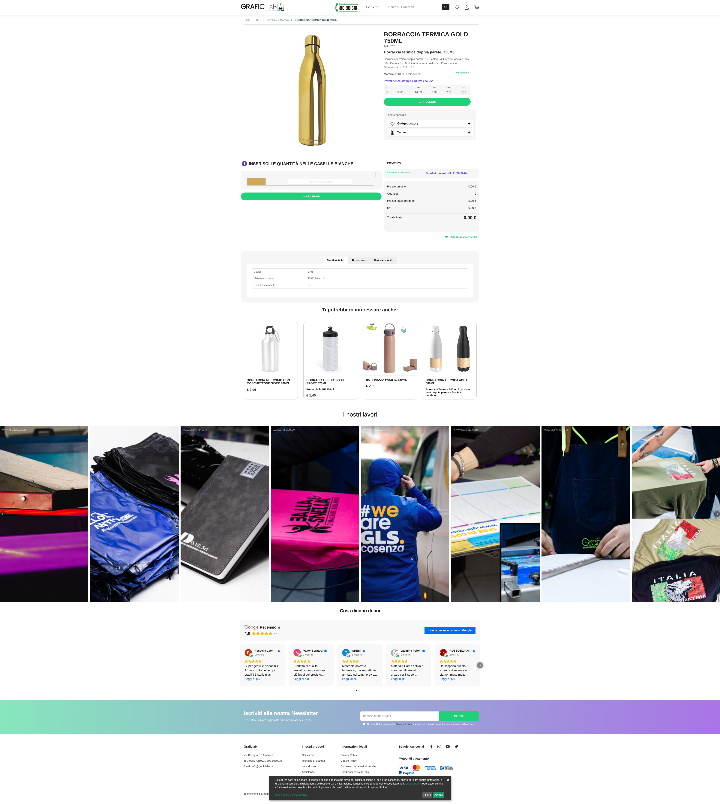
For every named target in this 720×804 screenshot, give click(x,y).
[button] (3, 514)
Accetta (438, 794)
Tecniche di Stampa (313, 760)
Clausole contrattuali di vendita (358, 766)
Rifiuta (427, 794)
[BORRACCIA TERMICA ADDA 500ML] (449, 349)
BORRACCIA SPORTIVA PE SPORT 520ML (325, 382)
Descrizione (359, 260)
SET (258, 20)
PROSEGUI (428, 101)
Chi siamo (308, 755)
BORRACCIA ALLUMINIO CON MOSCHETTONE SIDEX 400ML (268, 382)
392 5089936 (274, 760)
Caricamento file (383, 260)
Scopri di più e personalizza (290, 794)
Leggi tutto (463, 72)
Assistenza (372, 7)
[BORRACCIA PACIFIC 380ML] (390, 348)
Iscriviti (459, 716)
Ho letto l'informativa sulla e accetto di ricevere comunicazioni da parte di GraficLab (420, 724)
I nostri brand (309, 766)
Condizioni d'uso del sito (355, 771)
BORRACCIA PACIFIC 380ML (386, 379)
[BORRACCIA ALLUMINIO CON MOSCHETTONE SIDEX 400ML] (271, 349)
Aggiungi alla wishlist (463, 236)
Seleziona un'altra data (398, 172)
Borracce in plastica (277, 20)
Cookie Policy (349, 760)
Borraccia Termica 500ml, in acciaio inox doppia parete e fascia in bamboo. (448, 392)
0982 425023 (257, 760)
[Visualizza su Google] (248, 652)
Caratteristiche (335, 260)
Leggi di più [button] (252, 679)
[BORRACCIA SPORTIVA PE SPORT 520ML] (330, 349)
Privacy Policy (403, 724)
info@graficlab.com (263, 766)
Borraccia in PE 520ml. (320, 389)
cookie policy (413, 783)
